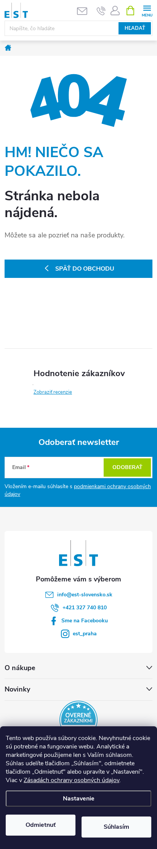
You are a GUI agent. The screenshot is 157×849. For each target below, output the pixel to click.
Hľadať (135, 28)
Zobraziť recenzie (53, 392)
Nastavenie (79, 798)
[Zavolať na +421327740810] (101, 11)
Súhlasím (116, 827)
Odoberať (127, 467)
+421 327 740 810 (84, 607)
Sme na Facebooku (84, 620)
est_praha (85, 633)
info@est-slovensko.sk (84, 594)
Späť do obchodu (84, 269)
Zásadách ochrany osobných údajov (71, 780)
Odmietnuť (41, 825)
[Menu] (147, 10)
